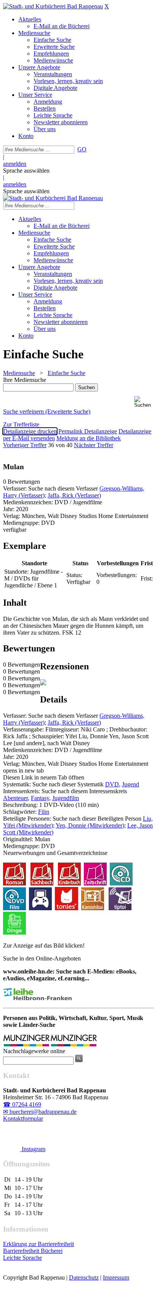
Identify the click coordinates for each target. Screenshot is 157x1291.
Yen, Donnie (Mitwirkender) (90, 825)
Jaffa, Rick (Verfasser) (74, 495)
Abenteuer (15, 798)
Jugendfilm (65, 798)
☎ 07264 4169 (22, 1104)
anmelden (14, 163)
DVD (112, 784)
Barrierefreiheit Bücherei (32, 1251)
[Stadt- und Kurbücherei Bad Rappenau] (53, 6)
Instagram (32, 1149)
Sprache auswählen (26, 170)
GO (82, 149)
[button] (144, 402)
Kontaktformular (23, 1118)
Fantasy (40, 798)
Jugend (130, 784)
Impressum (116, 1277)
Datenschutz (84, 1277)
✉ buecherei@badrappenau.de (40, 1111)
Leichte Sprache (22, 1257)
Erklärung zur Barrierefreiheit (38, 1244)
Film (43, 811)
